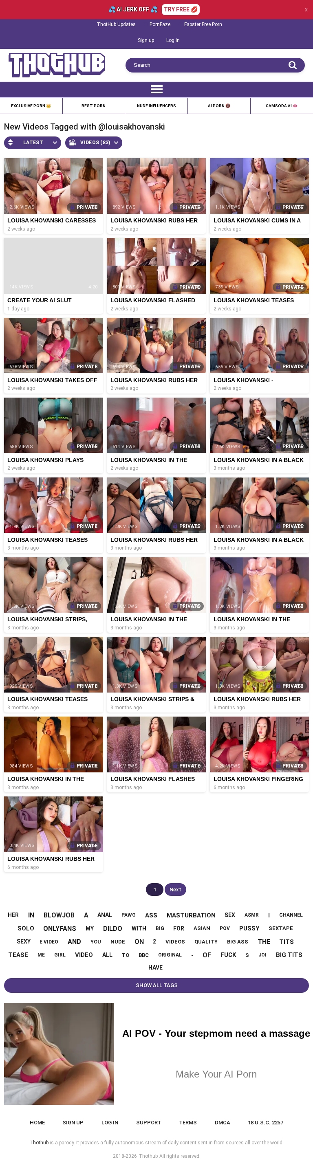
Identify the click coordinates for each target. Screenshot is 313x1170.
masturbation (191, 915)
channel (291, 915)
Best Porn (94, 105)
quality (206, 942)
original (170, 955)
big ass (237, 942)
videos (175, 942)
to (125, 955)
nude (117, 942)
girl (60, 955)
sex (230, 915)
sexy (24, 941)
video (84, 955)
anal (104, 915)
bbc (144, 955)
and (74, 942)
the (264, 942)
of (207, 955)
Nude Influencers (156, 105)
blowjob (59, 915)
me (41, 955)
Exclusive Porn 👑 (31, 105)
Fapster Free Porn (203, 24)
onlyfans (59, 928)
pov (225, 928)
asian (202, 928)
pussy (249, 928)
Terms (188, 1122)
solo (26, 928)
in (31, 915)
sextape (281, 928)
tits (286, 942)
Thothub (148, 1156)
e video (49, 942)
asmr (252, 915)
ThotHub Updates (116, 24)
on (139, 942)
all (107, 955)
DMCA (222, 1122)
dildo (112, 928)
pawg (128, 915)
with (139, 928)
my (90, 928)
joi (262, 955)
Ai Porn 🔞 (219, 105)
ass (151, 915)
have (155, 967)
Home (37, 1122)
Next (175, 889)
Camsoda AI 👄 (282, 105)
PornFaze (160, 24)
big (160, 928)
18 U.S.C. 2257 (265, 1122)
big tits (289, 955)
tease (18, 955)
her (13, 915)
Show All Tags (157, 985)
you (95, 942)
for (178, 928)
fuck (228, 955)
